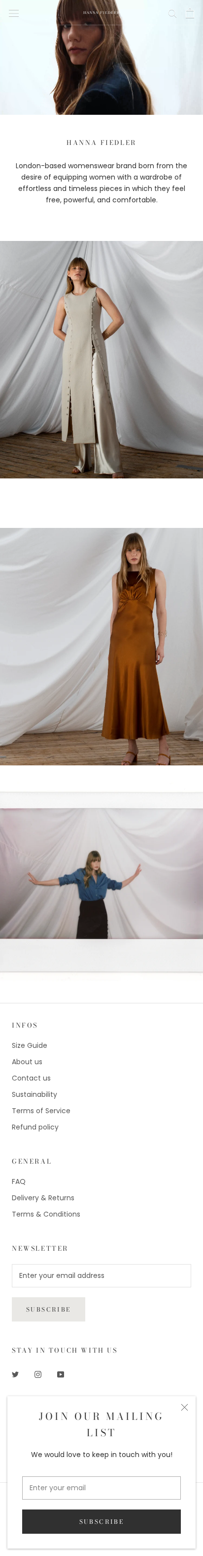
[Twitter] (15, 1374)
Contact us (31, 1078)
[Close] (184, 1407)
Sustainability (34, 1094)
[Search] (172, 12)
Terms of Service (41, 1111)
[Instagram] (37, 1374)
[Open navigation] (14, 12)
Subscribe (101, 1521)
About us (27, 1062)
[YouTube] (60, 1374)
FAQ (19, 1181)
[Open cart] (190, 13)
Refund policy (35, 1127)
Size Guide (29, 1045)
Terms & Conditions (46, 1214)
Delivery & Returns (43, 1198)
